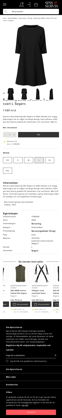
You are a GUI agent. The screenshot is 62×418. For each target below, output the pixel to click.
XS (7, 160)
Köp (38, 134)
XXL (7, 171)
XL (50, 160)
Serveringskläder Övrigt (43, 231)
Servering (36, 223)
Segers (35, 250)
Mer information (10, 128)
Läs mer (25, 405)
